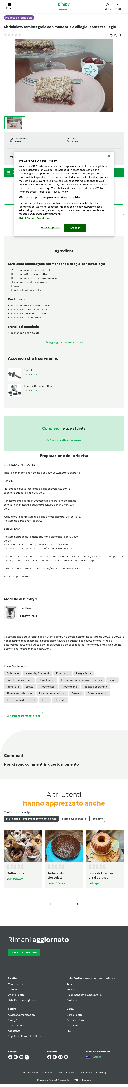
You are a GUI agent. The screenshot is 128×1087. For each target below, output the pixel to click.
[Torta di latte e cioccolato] (64, 846)
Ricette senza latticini (19, 693)
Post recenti (74, 1000)
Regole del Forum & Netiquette (26, 1036)
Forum (12, 1008)
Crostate (60, 700)
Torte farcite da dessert (21, 700)
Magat (96, 883)
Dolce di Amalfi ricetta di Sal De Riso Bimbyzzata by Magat (104, 875)
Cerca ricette (16, 984)
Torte (45, 700)
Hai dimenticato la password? (84, 994)
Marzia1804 (17, 878)
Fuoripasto (63, 673)
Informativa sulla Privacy (93, 1072)
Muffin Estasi (16, 873)
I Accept (75, 227)
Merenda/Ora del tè (38, 673)
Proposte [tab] (97, 818)
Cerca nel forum (76, 1020)
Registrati (72, 989)
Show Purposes (50, 227)
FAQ (76, 1080)
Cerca (70, 1008)
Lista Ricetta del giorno (22, 1000)
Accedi (71, 984)
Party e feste (83, 673)
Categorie (14, 989)
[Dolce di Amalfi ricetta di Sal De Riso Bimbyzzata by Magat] (105, 846)
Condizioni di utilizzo (66, 1072)
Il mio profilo (91, 978)
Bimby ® (13, 1020)
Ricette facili (47, 686)
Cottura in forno (97, 693)
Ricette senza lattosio (52, 693)
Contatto (47, 1072)
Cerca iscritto (75, 1025)
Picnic (112, 680)
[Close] (109, 156)
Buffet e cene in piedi (19, 680)
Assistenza (14, 1030)
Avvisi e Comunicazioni (22, 1014)
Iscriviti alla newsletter (24, 952)
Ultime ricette (16, 994)
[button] (9, 6)
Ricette (12, 978)
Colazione (13, 673)
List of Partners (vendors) (34, 218)
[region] (64, 194)
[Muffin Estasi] (23, 846)
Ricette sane (69, 686)
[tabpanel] (64, 868)
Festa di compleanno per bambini (81, 680)
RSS (69, 1030)
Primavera (13, 686)
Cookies (86, 1080)
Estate (29, 686)
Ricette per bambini (96, 686)
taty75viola (58, 883)
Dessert (76, 693)
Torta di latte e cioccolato (57, 875)
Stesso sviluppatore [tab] (74, 818)
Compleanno (47, 680)
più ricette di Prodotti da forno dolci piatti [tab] (31, 818)
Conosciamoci (17, 1025)
